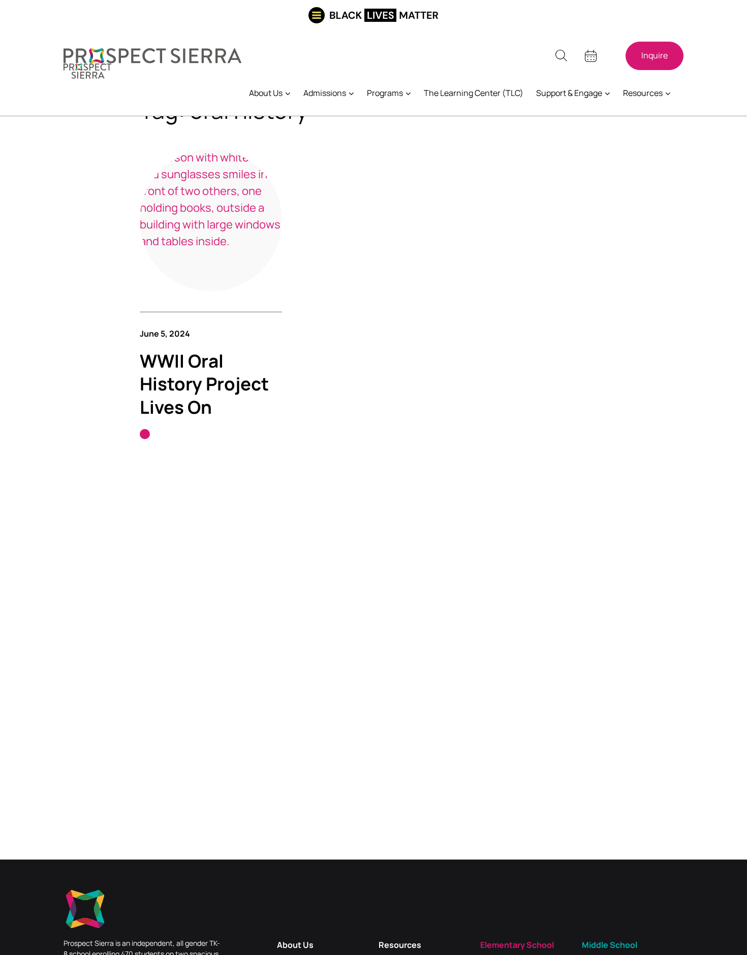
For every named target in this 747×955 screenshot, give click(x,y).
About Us (266, 92)
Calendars (590, 55)
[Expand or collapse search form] (561, 55)
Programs (385, 92)
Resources (643, 92)
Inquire (654, 55)
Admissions (324, 92)
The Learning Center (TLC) (473, 92)
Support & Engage (569, 92)
